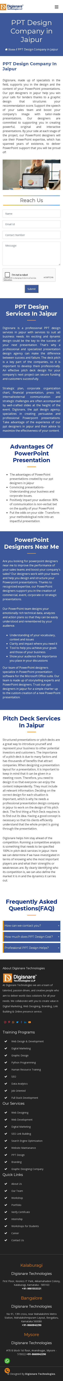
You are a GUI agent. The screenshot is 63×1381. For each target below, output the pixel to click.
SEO (13, 1076)
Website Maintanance (23, 1147)
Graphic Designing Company (27, 1169)
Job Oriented (18, 1090)
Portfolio (16, 1205)
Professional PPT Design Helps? (27, 948)
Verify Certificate (20, 1212)
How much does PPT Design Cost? (29, 936)
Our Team (17, 1191)
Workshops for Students (25, 1226)
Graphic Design (20, 1055)
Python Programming (23, 1062)
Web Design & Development (27, 1041)
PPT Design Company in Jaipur (38, 49)
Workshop (17, 1198)
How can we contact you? (23, 925)
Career (15, 1233)
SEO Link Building (21, 1133)
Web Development (22, 1119)
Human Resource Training (26, 1069)
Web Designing (19, 1112)
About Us (16, 1183)
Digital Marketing (21, 1048)
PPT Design (18, 1155)
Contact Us (17, 1240)
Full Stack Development (24, 1097)
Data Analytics (19, 1083)
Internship (17, 1219)
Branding (16, 1162)
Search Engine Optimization (27, 1140)
